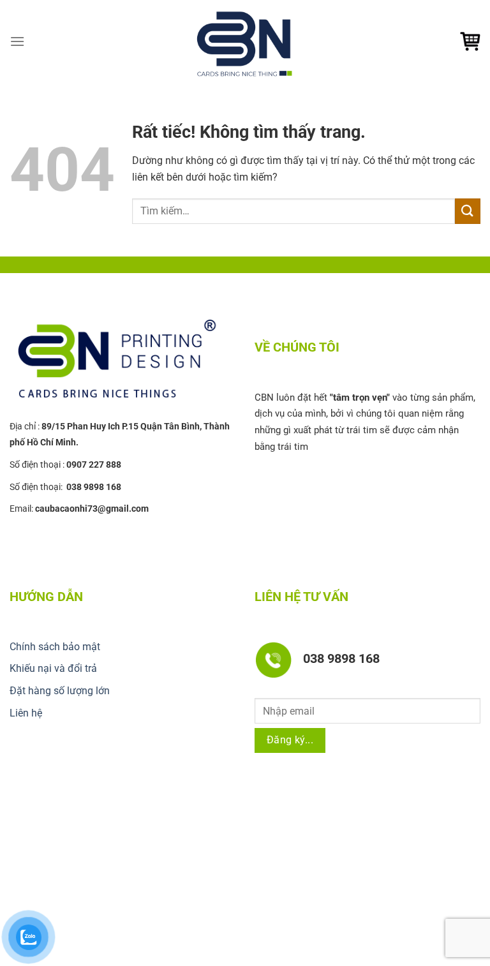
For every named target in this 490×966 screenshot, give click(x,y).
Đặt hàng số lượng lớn (60, 691)
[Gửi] (467, 210)
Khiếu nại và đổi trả (53, 668)
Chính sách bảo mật (55, 647)
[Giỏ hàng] (470, 41)
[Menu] (17, 41)
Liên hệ (26, 713)
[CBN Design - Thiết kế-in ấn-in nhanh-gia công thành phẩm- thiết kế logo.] (245, 41)
